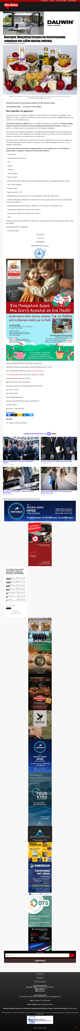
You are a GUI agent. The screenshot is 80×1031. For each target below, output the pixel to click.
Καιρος (52, 0)
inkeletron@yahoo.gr (37, 371)
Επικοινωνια (72, 0)
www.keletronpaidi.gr (12, 374)
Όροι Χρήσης (40, 977)
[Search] (72, 955)
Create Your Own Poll (16, 613)
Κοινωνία (49, 98)
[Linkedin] (25, 415)
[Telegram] (30, 415)
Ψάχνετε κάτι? (40, 952)
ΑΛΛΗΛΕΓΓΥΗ (8, 499)
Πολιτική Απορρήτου (40, 981)
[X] (14, 415)
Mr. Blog (39, 98)
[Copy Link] (19, 415)
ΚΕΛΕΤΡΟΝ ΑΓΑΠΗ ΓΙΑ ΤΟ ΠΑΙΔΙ (23, 499)
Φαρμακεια (44, 0)
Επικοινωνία (40, 974)
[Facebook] (9, 415)
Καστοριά (44, 98)
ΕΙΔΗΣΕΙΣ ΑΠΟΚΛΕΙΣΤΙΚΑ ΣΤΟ (35, 434)
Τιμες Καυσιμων (61, 0)
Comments (15, 611)
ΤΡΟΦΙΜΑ (36, 499)
